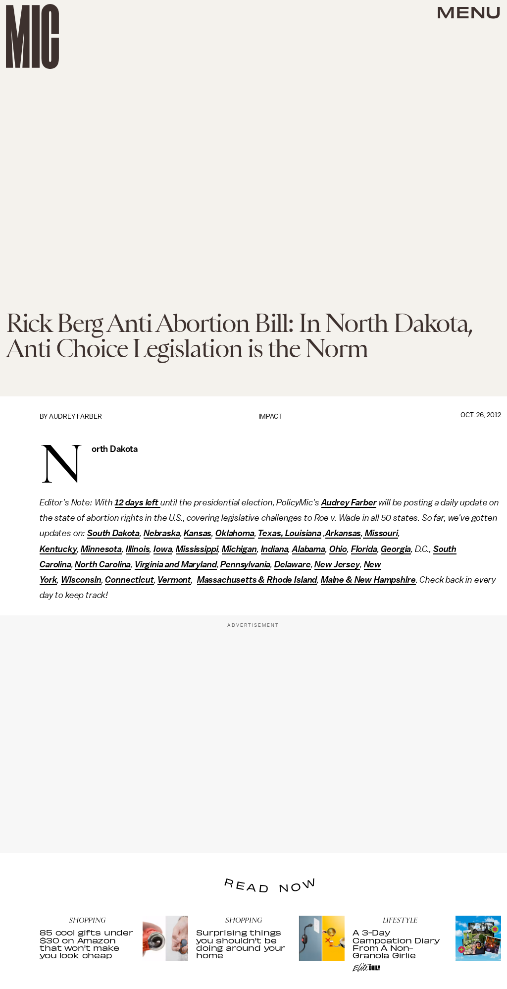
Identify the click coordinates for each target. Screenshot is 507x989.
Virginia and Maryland (176, 564)
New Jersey (336, 564)
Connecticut (129, 579)
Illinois (138, 549)
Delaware (292, 564)
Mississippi (197, 549)
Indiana (275, 549)
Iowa (162, 549)
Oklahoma (234, 533)
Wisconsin (81, 579)
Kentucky (58, 549)
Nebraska (162, 533)
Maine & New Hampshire (368, 579)
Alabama (308, 549)
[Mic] (32, 36)
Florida (364, 549)
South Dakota (113, 533)
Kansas (197, 533)
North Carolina (103, 564)
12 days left (137, 502)
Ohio (338, 549)
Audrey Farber (75, 416)
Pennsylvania (245, 564)
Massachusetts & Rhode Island (257, 579)
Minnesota (101, 549)
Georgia (396, 549)
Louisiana (302, 533)
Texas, (270, 533)
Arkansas (343, 533)
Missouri (380, 533)
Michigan (239, 549)
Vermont (174, 579)
